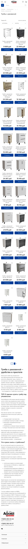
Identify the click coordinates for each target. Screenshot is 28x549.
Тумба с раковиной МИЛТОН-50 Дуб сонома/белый (7, 122)
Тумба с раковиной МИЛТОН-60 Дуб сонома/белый (21, 122)
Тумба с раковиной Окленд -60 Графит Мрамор (21, 43)
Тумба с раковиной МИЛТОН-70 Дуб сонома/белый (7, 148)
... (15, 9)
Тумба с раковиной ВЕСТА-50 (21, 326)
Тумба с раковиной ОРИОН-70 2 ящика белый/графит (7, 174)
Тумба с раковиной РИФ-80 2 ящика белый (7, 226)
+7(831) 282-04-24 (7, 519)
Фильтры (17, 23)
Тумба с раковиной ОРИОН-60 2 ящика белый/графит (21, 148)
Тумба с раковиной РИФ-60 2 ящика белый (7, 201)
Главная (3, 9)
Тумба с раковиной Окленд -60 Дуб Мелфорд (7, 69)
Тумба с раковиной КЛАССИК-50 (7, 351)
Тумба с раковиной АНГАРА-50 (7, 301)
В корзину (7, 49)
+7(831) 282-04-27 (7, 524)
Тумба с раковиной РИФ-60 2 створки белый (21, 174)
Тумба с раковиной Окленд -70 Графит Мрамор (21, 69)
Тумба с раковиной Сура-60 (21, 226)
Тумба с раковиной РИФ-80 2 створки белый (21, 201)
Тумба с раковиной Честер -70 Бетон (21, 276)
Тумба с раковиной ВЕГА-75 (7, 326)
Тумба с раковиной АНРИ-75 (21, 301)
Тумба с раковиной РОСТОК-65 (7, 42)
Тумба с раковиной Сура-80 (21, 251)
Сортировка (4, 23)
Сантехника (10, 9)
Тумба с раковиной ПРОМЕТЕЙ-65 (21, 94)
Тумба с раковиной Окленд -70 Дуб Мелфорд (7, 95)
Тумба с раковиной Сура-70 (7, 251)
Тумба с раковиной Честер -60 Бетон (7, 276)
